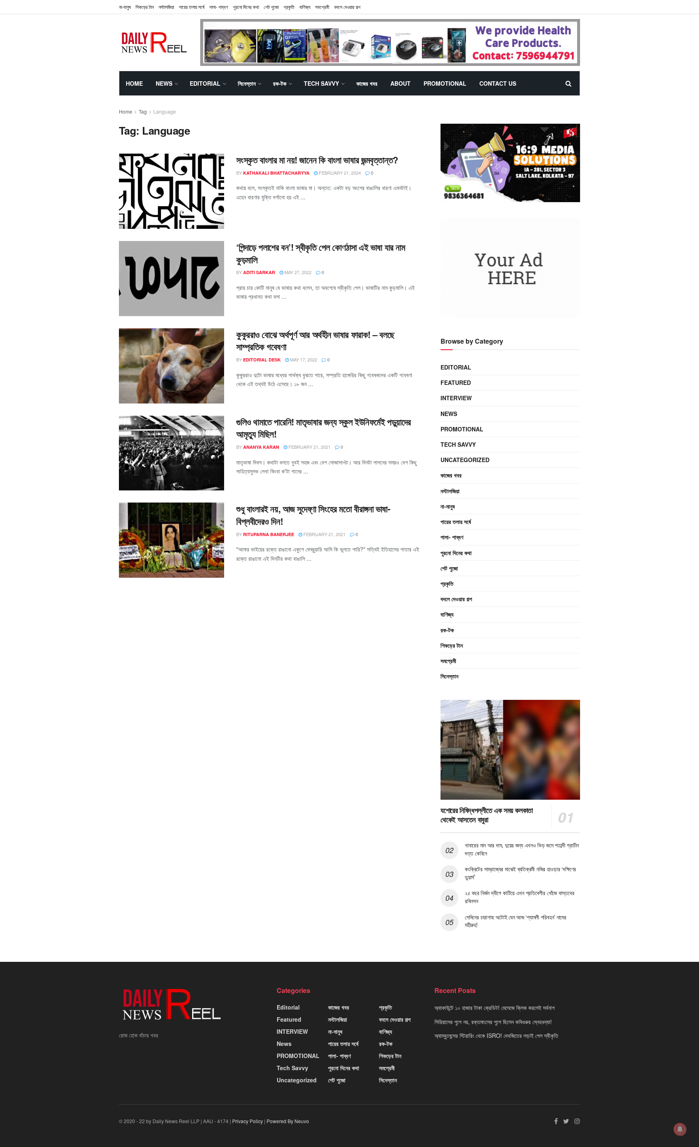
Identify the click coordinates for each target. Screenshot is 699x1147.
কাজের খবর (366, 83)
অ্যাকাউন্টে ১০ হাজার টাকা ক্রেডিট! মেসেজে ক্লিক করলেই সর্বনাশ (494, 1007)
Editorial (205, 83)
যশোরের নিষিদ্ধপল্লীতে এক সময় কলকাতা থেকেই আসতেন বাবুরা (487, 815)
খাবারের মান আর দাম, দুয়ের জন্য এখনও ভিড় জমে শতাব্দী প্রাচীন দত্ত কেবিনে (522, 849)
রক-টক (279, 83)
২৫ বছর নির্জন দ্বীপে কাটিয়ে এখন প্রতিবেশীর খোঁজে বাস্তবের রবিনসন (519, 897)
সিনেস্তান (247, 83)
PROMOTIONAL (445, 83)
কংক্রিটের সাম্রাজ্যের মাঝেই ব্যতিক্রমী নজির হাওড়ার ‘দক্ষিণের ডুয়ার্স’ (520, 873)
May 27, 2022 (297, 272)
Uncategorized (465, 460)
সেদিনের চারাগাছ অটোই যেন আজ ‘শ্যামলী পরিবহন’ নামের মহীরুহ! (515, 921)
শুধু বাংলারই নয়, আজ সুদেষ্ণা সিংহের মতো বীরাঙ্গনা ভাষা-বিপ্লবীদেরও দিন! (313, 515)
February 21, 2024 (339, 172)
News (164, 83)
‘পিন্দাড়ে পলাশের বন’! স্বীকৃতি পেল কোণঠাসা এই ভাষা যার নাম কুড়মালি (320, 253)
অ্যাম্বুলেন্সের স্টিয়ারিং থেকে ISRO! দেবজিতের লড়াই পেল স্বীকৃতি (496, 1035)
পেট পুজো (271, 6)
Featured (456, 382)
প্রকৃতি (289, 6)
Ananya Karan (261, 447)
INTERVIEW (456, 398)
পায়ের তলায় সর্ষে (456, 522)
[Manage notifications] (680, 1129)
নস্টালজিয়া (166, 6)
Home (134, 83)
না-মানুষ (125, 6)
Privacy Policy (247, 1120)
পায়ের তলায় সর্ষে (191, 6)
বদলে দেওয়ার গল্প (347, 6)
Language (164, 111)
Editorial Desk (262, 360)
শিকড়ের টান (145, 6)
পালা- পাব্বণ (218, 6)
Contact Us (497, 83)
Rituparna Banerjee (268, 534)
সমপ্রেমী (322, 6)
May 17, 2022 (303, 359)
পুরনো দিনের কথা (246, 6)
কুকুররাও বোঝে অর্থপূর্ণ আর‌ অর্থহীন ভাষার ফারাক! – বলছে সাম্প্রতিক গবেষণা (315, 340)
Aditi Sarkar (259, 272)
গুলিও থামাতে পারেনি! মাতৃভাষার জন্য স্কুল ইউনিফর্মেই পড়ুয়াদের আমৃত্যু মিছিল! (323, 428)
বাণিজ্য (304, 6)
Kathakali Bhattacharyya (276, 173)
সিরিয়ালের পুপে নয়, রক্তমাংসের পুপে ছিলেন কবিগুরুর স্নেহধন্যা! (493, 1022)
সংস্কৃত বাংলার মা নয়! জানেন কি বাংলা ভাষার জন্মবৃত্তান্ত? (317, 159)
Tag (143, 111)
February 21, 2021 (308, 447)
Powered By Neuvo (288, 1120)
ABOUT (400, 83)
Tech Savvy (321, 83)
